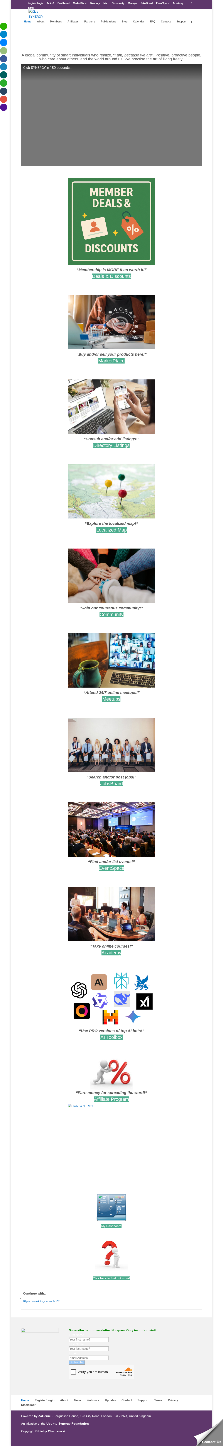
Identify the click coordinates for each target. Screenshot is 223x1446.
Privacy (173, 1400)
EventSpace (162, 3)
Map (105, 3)
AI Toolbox (111, 1037)
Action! (50, 3)
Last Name (76, 1344)
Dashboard (63, 3)
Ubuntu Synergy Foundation (67, 1423)
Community (118, 3)
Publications (108, 21)
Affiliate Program (111, 1099)
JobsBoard (146, 3)
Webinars (93, 1400)
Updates (110, 1400)
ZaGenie (44, 1416)
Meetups (132, 3)
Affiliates (73, 21)
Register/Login (35, 3)
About (40, 21)
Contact (166, 21)
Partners (89, 21)
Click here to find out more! (111, 1278)
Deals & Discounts (111, 276)
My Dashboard (111, 1226)
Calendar (138, 21)
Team (77, 1400)
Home (27, 21)
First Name (76, 1335)
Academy (178, 3)
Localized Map (111, 530)
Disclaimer (28, 1405)
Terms (158, 1400)
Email (72, 1353)
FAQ (152, 21)
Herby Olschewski (51, 1431)
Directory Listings (111, 445)
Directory (95, 3)
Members (56, 21)
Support (181, 21)
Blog (124, 21)
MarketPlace (79, 3)
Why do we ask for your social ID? (41, 1301)
